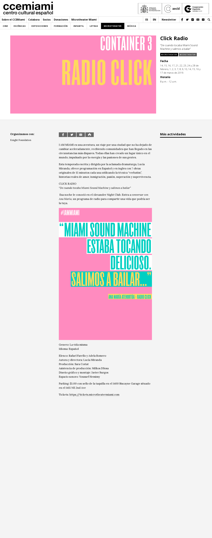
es (146, 19)
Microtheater (169, 55)
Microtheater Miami (84, 19)
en (154, 19)
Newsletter (169, 19)
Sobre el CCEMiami (13, 19)
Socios (47, 19)
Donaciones (61, 19)
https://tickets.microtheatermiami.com (94, 394)
